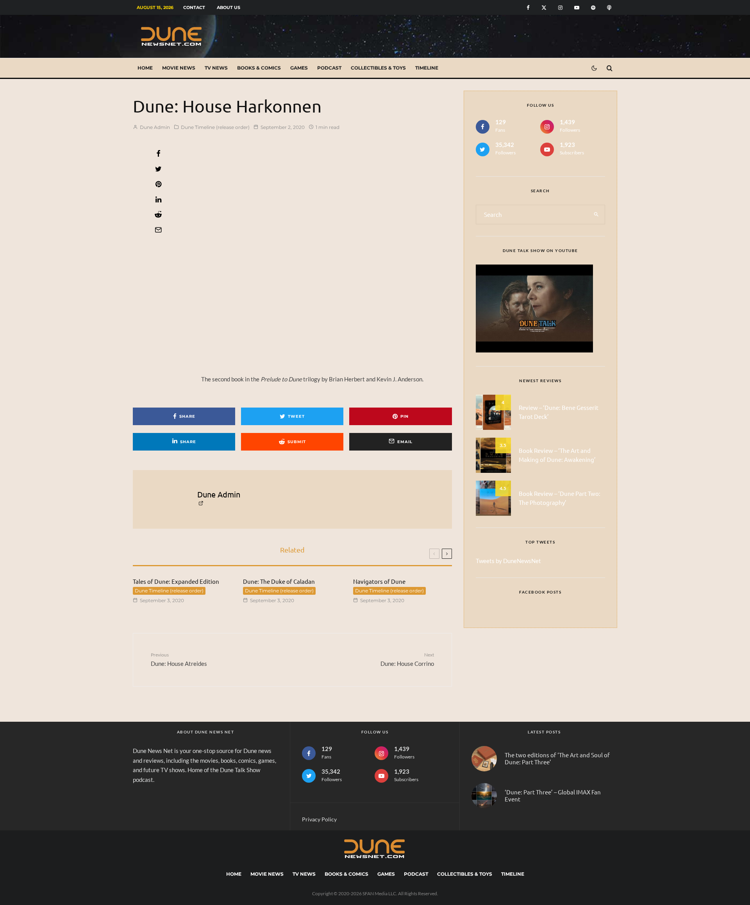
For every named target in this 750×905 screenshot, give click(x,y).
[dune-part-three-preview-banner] (484, 795)
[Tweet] (158, 168)
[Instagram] (560, 7)
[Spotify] (593, 7)
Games (299, 68)
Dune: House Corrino (407, 659)
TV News (216, 68)
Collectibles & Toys (378, 68)
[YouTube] (576, 7)
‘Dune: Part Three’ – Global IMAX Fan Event (553, 796)
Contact (194, 7)
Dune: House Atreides (179, 659)
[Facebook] (528, 7)
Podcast (329, 68)
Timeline (426, 68)
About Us (228, 7)
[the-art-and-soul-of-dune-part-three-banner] (484, 758)
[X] (544, 7)
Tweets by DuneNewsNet (508, 560)
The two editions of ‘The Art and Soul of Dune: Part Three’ (557, 758)
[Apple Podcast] (609, 7)
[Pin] (158, 184)
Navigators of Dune (379, 581)
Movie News (178, 68)
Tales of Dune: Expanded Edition (176, 581)
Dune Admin (154, 127)
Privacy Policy (319, 819)
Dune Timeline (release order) (215, 127)
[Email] (158, 229)
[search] (596, 214)
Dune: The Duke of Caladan (279, 581)
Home (145, 68)
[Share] (158, 153)
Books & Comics (259, 68)
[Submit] (158, 214)
